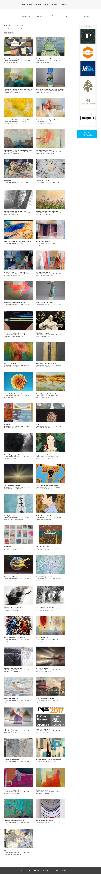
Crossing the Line (42, 790)
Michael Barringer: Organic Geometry (48, 120)
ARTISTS (38, 4)
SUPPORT (55, 4)
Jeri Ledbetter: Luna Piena (13, 668)
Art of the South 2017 (43, 729)
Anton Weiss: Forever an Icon (46, 363)
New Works (8, 729)
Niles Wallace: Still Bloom (44, 302)
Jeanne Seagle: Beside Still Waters (15, 211)
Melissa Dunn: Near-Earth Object (15, 333)
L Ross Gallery (8, 60)
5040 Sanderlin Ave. (18, 243)
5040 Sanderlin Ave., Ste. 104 (22, 29)
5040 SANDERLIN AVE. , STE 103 (54, 91)
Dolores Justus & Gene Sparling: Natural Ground (20, 120)
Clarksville (40, 16)
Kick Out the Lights (42, 333)
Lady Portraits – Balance (44, 455)
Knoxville (76, 16)
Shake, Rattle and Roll (43, 516)
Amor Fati (7, 180)
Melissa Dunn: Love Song (13, 790)
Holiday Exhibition (42, 637)
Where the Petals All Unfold (13, 394)
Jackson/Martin (27, 16)
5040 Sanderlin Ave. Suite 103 (21, 152)
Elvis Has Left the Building (45, 698)
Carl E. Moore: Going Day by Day (47, 485)
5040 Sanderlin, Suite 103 (52, 121)
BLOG (64, 4)
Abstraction (8, 546)
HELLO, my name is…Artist (13, 363)
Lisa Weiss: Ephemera (11, 759)
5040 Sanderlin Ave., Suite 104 (53, 578)
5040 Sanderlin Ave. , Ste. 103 (21, 426)
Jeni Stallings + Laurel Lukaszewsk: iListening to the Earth (24, 150)
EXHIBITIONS (27, 4)
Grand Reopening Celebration (14, 455)
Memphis (15, 16)
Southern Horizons (42, 668)
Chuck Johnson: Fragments (13, 59)
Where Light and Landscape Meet (47, 394)
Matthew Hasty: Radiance (12, 485)
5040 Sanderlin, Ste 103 (19, 121)
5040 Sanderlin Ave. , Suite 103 (21, 60)
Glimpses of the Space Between (15, 607)
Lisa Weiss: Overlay (42, 180)
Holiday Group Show (43, 272)
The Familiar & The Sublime (45, 607)
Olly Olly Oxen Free (42, 546)
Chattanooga (63, 16)
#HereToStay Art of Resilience (14, 820)
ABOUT (47, 4)
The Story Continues (11, 698)
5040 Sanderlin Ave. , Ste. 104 (53, 517)
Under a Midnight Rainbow (45, 577)
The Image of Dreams (11, 577)
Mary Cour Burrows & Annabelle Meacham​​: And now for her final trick (27, 241)
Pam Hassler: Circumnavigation (14, 302)
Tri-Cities (86, 16)
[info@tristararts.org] (95, 4)
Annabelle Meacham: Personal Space (48, 59)
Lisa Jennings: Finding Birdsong (47, 211)
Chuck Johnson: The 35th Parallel (15, 272)
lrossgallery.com (8, 29)
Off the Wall (8, 851)
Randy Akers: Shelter (43, 241)
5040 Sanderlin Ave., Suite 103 (53, 60)
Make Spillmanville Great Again (14, 637)
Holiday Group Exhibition (44, 150)
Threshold (7, 424)
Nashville (51, 16)
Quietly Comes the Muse (12, 516)
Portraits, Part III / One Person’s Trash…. (49, 759)
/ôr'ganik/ (39, 424)
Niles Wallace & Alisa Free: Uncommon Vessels (51, 89)
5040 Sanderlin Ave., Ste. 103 (21, 274)
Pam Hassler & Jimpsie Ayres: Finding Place (19, 89)
